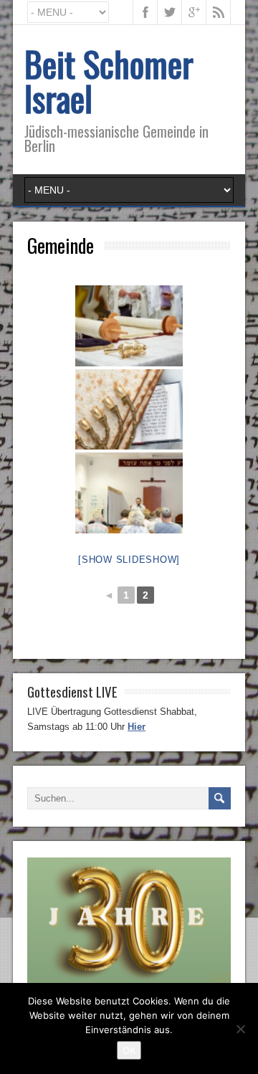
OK (129, 1050)
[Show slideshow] (129, 559)
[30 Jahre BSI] (129, 981)
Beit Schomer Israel (109, 80)
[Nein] (240, 1029)
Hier (136, 726)
